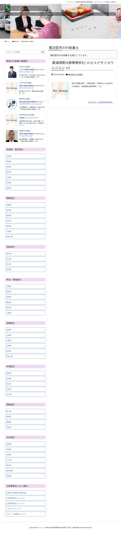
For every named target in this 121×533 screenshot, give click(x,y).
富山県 (8, 259)
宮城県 (8, 183)
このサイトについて (13, 509)
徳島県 (8, 417)
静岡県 (8, 297)
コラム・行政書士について (16, 514)
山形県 (8, 177)
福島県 (8, 188)
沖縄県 (8, 476)
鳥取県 (8, 373)
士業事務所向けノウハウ (15, 503)
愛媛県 (8, 422)
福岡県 (8, 444)
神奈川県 (16, 41)
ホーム (71, 2)
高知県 (8, 427)
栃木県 (8, 210)
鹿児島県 (9, 471)
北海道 (8, 156)
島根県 (8, 378)
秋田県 (8, 167)
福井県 (8, 269)
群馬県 (8, 215)
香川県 (8, 411)
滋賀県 (8, 330)
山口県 (8, 394)
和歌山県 (9, 356)
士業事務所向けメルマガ (15, 498)
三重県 (8, 313)
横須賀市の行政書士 (75, 74)
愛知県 (8, 302)
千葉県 (8, 231)
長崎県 (8, 455)
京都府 (8, 335)
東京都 (8, 226)
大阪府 (8, 340)
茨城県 (8, 205)
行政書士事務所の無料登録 (83, 2)
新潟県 (8, 254)
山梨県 (8, 286)
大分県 (8, 460)
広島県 (8, 389)
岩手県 (8, 172)
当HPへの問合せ (111, 2)
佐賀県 (8, 449)
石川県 (8, 264)
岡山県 (8, 384)
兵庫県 (8, 346)
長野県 (8, 292)
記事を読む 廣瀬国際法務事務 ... (101, 102)
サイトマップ (99, 2)
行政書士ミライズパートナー (29, 118)
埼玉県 (8, 221)
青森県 (8, 161)
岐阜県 (8, 308)
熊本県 (8, 465)
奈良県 (8, 351)
